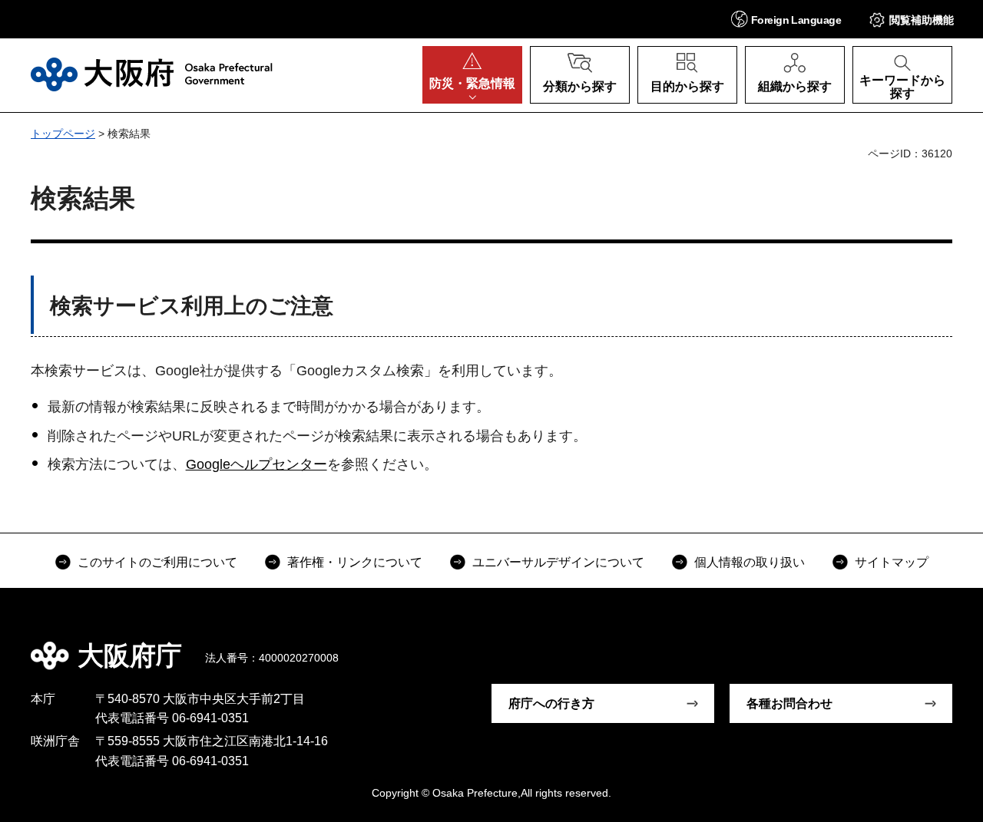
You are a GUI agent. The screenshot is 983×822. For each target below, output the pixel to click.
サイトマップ (891, 562)
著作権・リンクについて (354, 562)
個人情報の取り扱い (749, 562)
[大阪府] (152, 74)
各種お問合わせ (789, 703)
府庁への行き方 (551, 703)
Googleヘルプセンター (256, 464)
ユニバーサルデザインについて (558, 562)
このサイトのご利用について (157, 562)
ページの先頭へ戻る (937, 645)
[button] (786, 19)
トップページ (63, 133)
